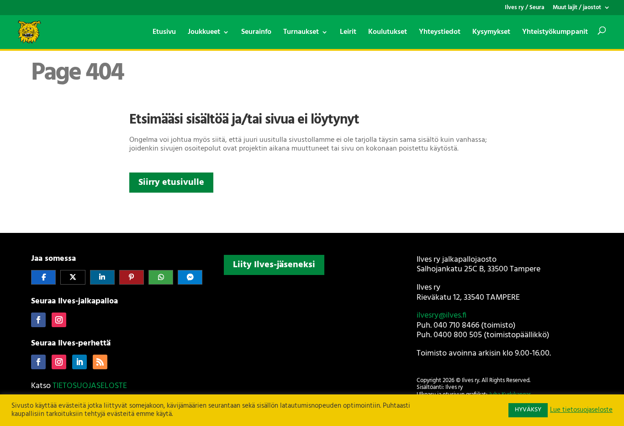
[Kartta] (312, 339)
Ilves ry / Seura (525, 8)
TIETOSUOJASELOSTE (90, 386)
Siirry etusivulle (171, 182)
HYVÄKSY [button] (528, 409)
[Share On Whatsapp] (161, 277)
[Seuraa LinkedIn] (79, 362)
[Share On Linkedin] (102, 277)
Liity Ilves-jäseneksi (274, 265)
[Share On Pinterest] (131, 277)
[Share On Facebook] (43, 277)
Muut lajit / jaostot (577, 8)
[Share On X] (73, 277)
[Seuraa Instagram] (59, 320)
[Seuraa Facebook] (38, 320)
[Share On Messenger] (190, 277)
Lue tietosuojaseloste (581, 410)
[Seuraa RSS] (100, 362)
